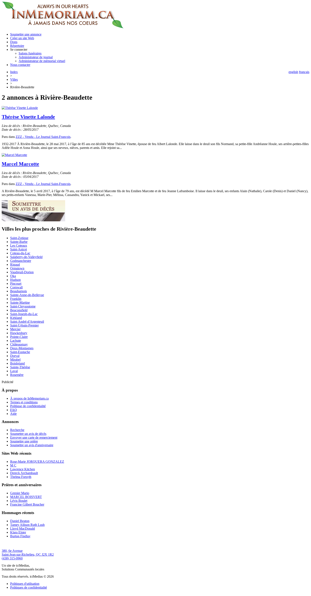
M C (13, 465)
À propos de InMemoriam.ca (29, 398)
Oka (13, 276)
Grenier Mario (19, 493)
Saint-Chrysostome (23, 306)
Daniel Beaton (19, 521)
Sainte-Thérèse (20, 367)
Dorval (14, 356)
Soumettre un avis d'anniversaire (31, 445)
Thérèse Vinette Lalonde (28, 117)
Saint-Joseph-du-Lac (24, 314)
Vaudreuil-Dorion (22, 272)
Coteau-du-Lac (20, 253)
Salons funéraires (30, 53)
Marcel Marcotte (20, 164)
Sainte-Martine (20, 302)
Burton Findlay (20, 536)
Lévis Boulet (18, 500)
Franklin (15, 299)
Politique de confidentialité (28, 406)
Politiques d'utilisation (24, 583)
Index (14, 72)
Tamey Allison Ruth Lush (27, 525)
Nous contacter (20, 65)
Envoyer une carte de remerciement (33, 437)
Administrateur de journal (36, 57)
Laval (14, 371)
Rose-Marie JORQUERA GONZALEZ (37, 461)
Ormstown (17, 268)
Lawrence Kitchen (22, 469)
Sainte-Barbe (19, 242)
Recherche (17, 430)
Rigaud (15, 264)
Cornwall (16, 287)
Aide (13, 413)
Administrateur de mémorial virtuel (42, 61)
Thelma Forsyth (20, 477)
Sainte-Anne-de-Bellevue (27, 295)
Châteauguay (19, 344)
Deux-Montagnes (21, 348)
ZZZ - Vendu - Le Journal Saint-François (43, 137)
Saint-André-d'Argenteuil (27, 321)
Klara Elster (18, 532)
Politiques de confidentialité (28, 587)
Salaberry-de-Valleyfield (26, 257)
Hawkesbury (18, 333)
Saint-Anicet (18, 249)
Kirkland (16, 318)
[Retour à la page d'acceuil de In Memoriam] (63, 27)
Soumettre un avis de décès (28, 433)
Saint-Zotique (19, 238)
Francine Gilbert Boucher (27, 504)
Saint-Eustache (20, 352)
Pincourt (15, 283)
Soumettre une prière (24, 441)
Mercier (15, 329)
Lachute (15, 340)
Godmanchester (20, 261)
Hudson (15, 280)
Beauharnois (18, 291)
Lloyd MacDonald (22, 528)
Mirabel (15, 359)
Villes (14, 79)
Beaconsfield (19, 310)
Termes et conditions (24, 402)
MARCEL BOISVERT (26, 497)
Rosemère (16, 375)
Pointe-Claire (19, 337)
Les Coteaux (18, 245)
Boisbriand (17, 363)
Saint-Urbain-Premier (24, 325)
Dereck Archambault (24, 473)
